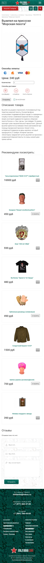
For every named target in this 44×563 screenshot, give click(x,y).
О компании (29, 540)
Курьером (16, 94)
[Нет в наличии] (38, 180)
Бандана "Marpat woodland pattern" (22, 210)
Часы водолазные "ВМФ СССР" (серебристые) (22, 176)
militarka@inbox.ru (22, 494)
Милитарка (5, 15)
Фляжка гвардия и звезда (22, 414)
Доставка (28, 534)
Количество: (6, 82)
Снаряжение (7, 528)
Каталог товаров (10, 8)
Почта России (27, 94)
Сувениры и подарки (17, 15)
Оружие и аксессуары (11, 531)
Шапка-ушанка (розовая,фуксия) (22, 380)
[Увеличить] (22, 47)
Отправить (11, 482)
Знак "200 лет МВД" (22, 244)
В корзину (6, 99)
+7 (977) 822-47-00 (22, 503)
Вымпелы (28, 15)
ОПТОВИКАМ (29, 528)
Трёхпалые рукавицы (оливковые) (22, 312)
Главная (28, 523)
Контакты (28, 537)
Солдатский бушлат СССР (22, 346)
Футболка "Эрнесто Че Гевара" (22, 278)
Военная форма (8, 526)
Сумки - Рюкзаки (9, 534)
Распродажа (29, 542)
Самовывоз (5, 94)
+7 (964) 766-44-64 (22, 513)
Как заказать (29, 531)
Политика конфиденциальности (22, 560)
